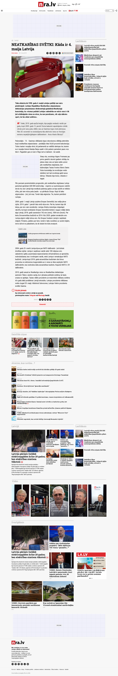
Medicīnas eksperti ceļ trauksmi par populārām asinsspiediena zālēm (93, 57)
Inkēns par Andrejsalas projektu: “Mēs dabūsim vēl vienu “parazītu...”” (66, 443)
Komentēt (43, 304)
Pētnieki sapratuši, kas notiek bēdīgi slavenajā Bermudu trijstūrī (40, 419)
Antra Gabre (15, 53)
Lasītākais (81, 41)
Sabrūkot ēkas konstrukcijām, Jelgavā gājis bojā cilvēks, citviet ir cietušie (95, 77)
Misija (22, 669)
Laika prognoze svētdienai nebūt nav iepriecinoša (44, 233)
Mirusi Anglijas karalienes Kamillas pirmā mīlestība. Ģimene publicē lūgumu (44, 408)
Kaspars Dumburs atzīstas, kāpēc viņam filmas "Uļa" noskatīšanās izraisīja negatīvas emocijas (44, 240)
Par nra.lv (14, 669)
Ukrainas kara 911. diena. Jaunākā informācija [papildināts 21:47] (40, 380)
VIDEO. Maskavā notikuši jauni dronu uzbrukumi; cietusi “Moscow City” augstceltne (42, 413)
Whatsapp (41, 295)
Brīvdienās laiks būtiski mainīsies (65, 349)
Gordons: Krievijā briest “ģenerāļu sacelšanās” (33, 386)
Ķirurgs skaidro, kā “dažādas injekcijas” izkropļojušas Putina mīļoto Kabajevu (44, 391)
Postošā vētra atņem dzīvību (95, 65)
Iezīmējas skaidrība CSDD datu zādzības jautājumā (51, 461)
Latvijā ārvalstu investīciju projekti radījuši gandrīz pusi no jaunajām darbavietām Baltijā (50, 352)
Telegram (32, 295)
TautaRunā (50, 10)
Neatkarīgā (34, 10)
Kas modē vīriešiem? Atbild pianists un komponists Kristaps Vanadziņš (42, 375)
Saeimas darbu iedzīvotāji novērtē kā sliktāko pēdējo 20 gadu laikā (40, 369)
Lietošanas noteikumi (39, 669)
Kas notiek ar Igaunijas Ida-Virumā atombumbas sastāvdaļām (58, 604)
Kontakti (66, 669)
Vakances (61, 669)
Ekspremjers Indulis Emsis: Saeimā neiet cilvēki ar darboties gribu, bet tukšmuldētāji (42, 402)
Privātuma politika (29, 669)
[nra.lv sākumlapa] (47, 4)
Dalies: (36, 299)
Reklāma (19, 669)
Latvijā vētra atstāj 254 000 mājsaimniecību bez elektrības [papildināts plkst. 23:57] (95, 48)
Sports (65, 10)
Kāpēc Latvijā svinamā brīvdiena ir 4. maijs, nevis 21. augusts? (18, 351)
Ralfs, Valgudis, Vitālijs (64, 5)
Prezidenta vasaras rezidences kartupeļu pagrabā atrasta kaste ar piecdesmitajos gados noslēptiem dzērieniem (93, 87)
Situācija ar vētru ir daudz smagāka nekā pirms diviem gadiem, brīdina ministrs (66, 462)
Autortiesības (48, 669)
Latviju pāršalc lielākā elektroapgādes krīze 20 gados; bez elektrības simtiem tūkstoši (28, 457)
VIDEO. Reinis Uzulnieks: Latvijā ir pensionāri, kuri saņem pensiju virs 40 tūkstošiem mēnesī (60, 573)
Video (15, 481)
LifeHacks (58, 10)
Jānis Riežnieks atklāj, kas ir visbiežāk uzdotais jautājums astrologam (52, 443)
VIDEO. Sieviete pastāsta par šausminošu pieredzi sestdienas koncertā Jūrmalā (26, 605)
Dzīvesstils (42, 10)
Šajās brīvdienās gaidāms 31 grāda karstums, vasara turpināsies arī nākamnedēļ (45, 397)
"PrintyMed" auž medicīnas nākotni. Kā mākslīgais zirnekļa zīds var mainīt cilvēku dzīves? (34, 353)
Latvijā (16, 40)
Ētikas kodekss (54, 669)
